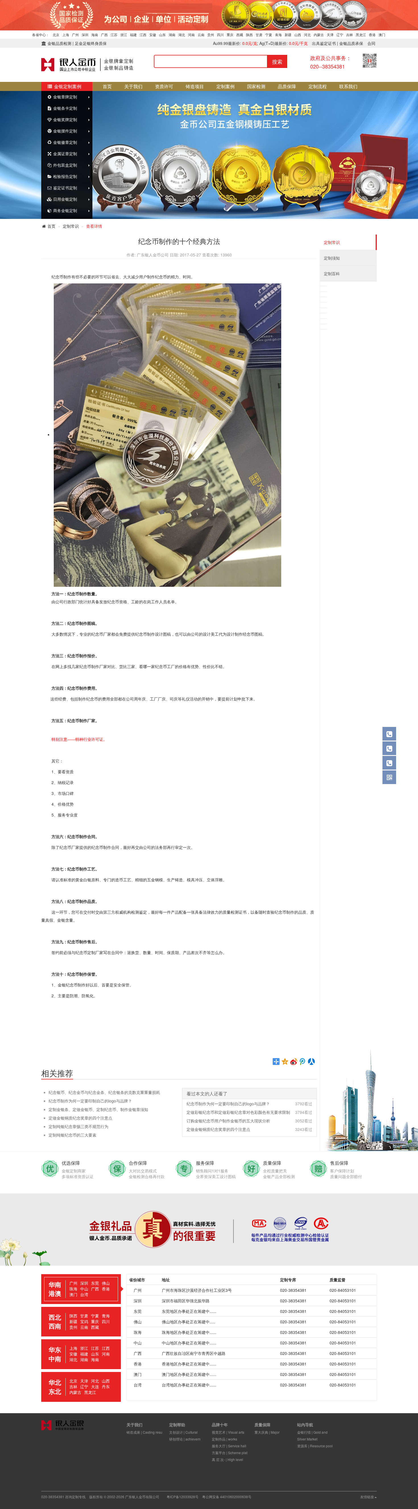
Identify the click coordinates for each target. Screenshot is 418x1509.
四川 (220, 34)
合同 (371, 43)
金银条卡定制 (64, 108)
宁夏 (268, 34)
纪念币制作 (61, 276)
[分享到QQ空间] (285, 1061)
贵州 (210, 34)
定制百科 (332, 273)
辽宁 (339, 34)
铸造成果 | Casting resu (144, 1432)
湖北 (181, 34)
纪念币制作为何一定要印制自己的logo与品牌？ (90, 1101)
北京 (56, 34)
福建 (133, 34)
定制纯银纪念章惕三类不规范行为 (78, 1126)
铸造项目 (195, 86)
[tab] (81, 1289)
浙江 (123, 34)
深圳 (85, 34)
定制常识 (71, 226)
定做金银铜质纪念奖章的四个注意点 (80, 1118)
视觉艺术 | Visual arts (228, 1432)
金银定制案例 (67, 86)
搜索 (277, 61)
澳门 (381, 34)
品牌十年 (220, 1424)
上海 (65, 34)
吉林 (349, 34)
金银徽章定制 (64, 142)
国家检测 (256, 86)
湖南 (172, 34)
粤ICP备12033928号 (182, 1496)
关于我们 (133, 86)
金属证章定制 (64, 153)
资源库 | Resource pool (315, 1445)
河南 (191, 34)
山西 (297, 34)
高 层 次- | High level (227, 1459)
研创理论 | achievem (184, 1439)
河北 (307, 34)
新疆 (288, 34)
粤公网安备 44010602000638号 (226, 1496)
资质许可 (164, 86)
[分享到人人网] (311, 1061)
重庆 (230, 34)
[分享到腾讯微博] (302, 1061)
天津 (330, 34)
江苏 (114, 34)
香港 (372, 34)
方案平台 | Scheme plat (229, 1452)
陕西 (249, 34)
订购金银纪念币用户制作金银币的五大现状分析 (228, 1121)
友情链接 (367, 1496)
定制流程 (318, 86)
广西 (104, 34)
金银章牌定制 (64, 97)
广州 (75, 34)
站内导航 (305, 1424)
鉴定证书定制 (64, 187)
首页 (107, 86)
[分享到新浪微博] (293, 1061)
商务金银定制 (64, 210)
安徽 (152, 34)
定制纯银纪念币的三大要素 (72, 1135)
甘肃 (259, 34)
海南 (94, 34)
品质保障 (287, 86)
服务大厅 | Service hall (229, 1445)
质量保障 (262, 1424)
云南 (201, 34)
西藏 (239, 34)
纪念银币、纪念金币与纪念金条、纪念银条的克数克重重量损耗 (104, 1092)
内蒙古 (319, 34)
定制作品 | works (224, 1439)
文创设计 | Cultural (183, 1432)
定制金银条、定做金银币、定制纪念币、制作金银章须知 (98, 1109)
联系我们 (348, 86)
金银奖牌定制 (64, 119)
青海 (278, 34)
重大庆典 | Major (267, 1432)
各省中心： (40, 34)
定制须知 (332, 258)
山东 (162, 34)
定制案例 (225, 86)
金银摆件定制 (64, 131)
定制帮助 (177, 1424)
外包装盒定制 (64, 165)
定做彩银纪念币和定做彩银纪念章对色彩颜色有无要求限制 (238, 1112)
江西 (143, 34)
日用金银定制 (64, 199)
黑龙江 (361, 34)
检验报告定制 (64, 176)
